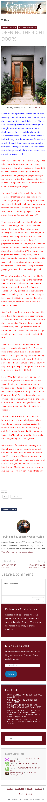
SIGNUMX (19, 789)
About (29, 789)
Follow (11, 674)
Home (10, 789)
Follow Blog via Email (17, 646)
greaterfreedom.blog (27, 27)
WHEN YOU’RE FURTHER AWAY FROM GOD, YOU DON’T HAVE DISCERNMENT (23, 720)
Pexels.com (36, 107)
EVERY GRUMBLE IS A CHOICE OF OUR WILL (24, 695)
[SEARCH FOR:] (23, 738)
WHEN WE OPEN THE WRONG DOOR (22, 700)
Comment (38, 599)
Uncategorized (10, 509)
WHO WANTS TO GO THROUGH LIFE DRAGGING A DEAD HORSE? (22, 706)
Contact (38, 789)
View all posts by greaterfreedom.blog (17, 552)
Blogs (21, 794)
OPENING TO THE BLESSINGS (8, 564)
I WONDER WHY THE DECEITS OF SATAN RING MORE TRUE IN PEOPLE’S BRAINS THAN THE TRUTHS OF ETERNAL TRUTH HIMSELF (23, 713)
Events (29, 794)
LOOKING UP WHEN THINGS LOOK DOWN (36, 564)
